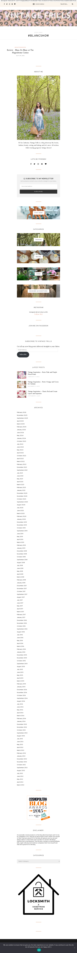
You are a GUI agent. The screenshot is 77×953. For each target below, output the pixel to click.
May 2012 (20, 779)
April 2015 (20, 678)
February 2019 (21, 545)
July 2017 (20, 600)
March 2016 (20, 646)
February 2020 (21, 516)
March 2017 (20, 612)
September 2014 (22, 698)
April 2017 (20, 609)
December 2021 (22, 467)
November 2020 (22, 496)
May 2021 (20, 479)
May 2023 (20, 450)
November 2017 (22, 588)
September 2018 (22, 560)
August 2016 (21, 632)
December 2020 (22, 493)
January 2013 (21, 756)
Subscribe (23, 354)
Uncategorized (20, 47)
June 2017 (20, 603)
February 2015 (21, 684)
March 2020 (21, 513)
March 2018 (20, 577)
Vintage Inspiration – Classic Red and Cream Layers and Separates (42, 392)
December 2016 (22, 620)
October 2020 (21, 499)
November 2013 (22, 727)
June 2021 (20, 476)
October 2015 (21, 661)
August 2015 (21, 666)
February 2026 (21, 412)
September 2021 (22, 470)
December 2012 (22, 759)
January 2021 (21, 490)
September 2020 (22, 502)
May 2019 (20, 537)
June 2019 (20, 534)
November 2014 (22, 692)
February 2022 (21, 464)
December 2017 (22, 586)
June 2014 (20, 707)
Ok (39, 950)
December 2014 (22, 690)
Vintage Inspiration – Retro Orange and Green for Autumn (43, 383)
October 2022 (21, 456)
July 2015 (20, 669)
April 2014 (20, 713)
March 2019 (20, 542)
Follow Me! (38, 314)
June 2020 (20, 511)
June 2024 (20, 433)
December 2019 (22, 522)
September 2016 (22, 629)
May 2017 (20, 606)
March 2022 (21, 461)
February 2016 (21, 649)
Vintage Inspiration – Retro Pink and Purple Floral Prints (42, 373)
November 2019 (22, 525)
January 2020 (21, 519)
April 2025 (20, 421)
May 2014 (20, 710)
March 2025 (21, 424)
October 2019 (21, 528)
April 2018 (20, 574)
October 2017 (21, 591)
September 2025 (22, 418)
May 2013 (20, 744)
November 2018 (22, 554)
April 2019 (20, 539)
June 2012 (20, 776)
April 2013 (20, 747)
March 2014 (20, 716)
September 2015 (22, 664)
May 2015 (20, 675)
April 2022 (20, 459)
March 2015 (20, 681)
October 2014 (21, 695)
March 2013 (20, 750)
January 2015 (21, 687)
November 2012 (22, 762)
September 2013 (22, 733)
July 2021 (20, 473)
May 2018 (20, 571)
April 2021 (20, 482)
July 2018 (20, 565)
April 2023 (20, 453)
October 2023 (21, 441)
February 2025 (21, 427)
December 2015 (22, 655)
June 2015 (20, 672)
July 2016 (20, 635)
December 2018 (22, 551)
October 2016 (21, 626)
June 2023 (20, 447)
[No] (74, 948)
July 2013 (20, 739)
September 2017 (22, 594)
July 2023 (20, 444)
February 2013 (21, 753)
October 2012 (21, 765)
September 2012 (22, 768)
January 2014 (21, 721)
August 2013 (21, 736)
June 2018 (20, 568)
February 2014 (21, 718)
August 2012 (21, 770)
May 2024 (20, 435)
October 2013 (21, 730)
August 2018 (21, 562)
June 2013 (20, 742)
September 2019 (22, 531)
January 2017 (21, 617)
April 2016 (20, 643)
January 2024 (21, 438)
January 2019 (21, 548)
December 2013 (22, 724)
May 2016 (20, 640)
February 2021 (21, 487)
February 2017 (21, 614)
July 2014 (20, 704)
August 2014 (21, 701)
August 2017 (21, 597)
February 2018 (21, 580)
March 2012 (20, 785)
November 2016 (22, 623)
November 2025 (22, 415)
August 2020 (21, 505)
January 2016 (21, 652)
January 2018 (21, 583)
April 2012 (20, 782)
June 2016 (20, 638)
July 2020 (20, 508)
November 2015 (22, 658)
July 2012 (20, 773)
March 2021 (20, 485)
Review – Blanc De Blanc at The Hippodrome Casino (20, 52)
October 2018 (21, 557)
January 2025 (21, 430)
